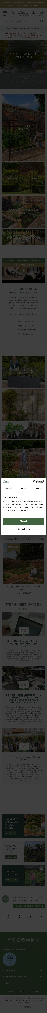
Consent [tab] (8, 488)
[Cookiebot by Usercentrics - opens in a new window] (33, 481)
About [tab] (38, 488)
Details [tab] (23, 488)
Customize (22, 529)
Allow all (23, 521)
